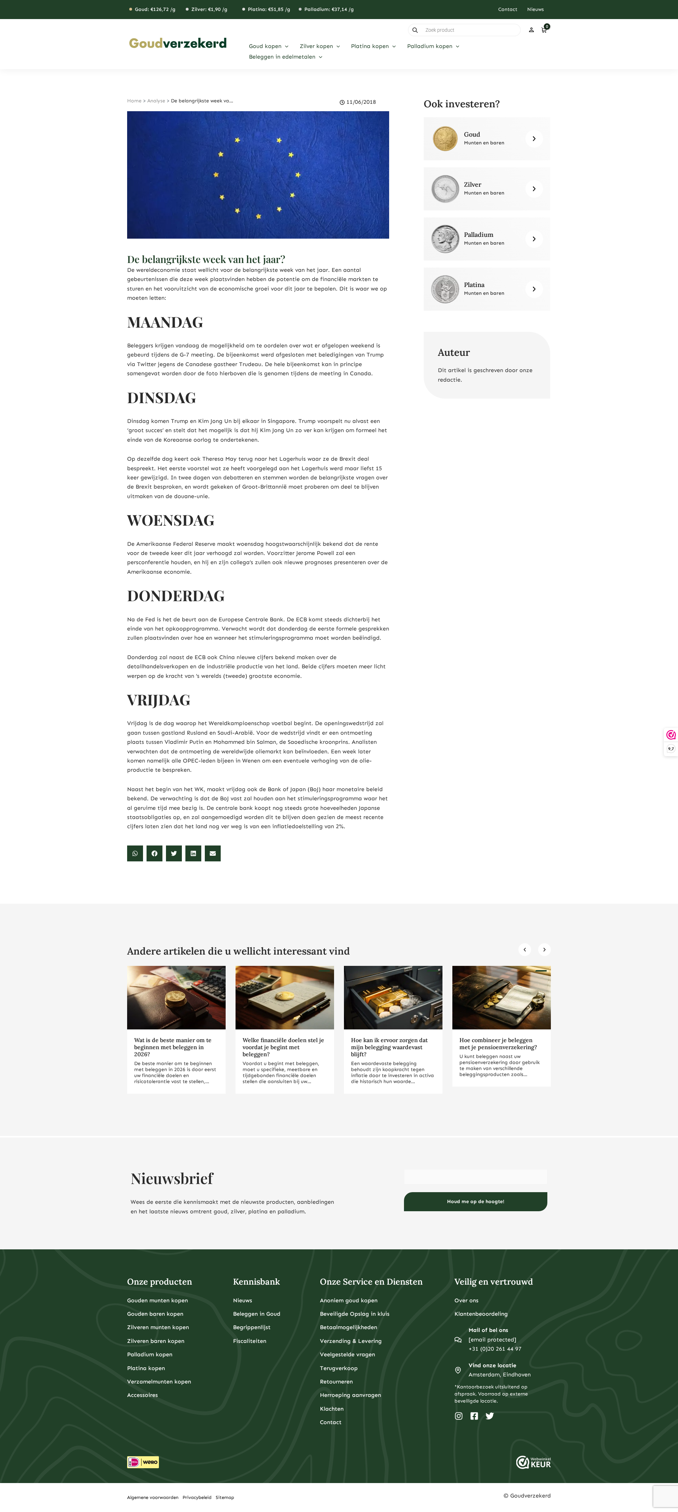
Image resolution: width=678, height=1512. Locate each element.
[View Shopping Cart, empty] (544, 30)
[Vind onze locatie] (458, 1370)
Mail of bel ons (488, 1330)
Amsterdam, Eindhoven (500, 1374)
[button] (285, 46)
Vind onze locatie (492, 1365)
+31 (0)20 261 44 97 (495, 1348)
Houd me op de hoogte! (475, 1202)
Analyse (156, 101)
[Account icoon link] (531, 30)
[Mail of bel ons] (458, 1339)
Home (134, 101)
